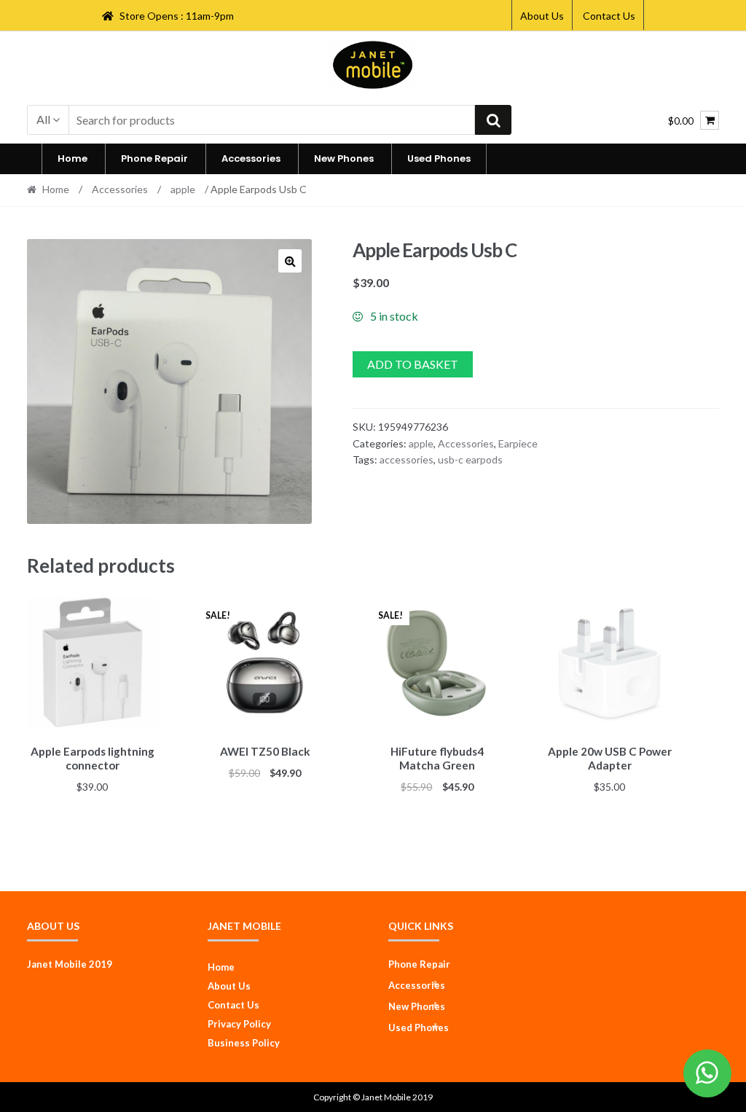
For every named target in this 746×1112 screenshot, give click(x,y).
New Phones (344, 158)
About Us (542, 15)
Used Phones (439, 158)
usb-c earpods (470, 459)
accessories (406, 459)
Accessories (250, 158)
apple (182, 189)
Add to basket (412, 364)
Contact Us (609, 15)
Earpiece (518, 443)
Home (72, 158)
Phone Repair (154, 158)
